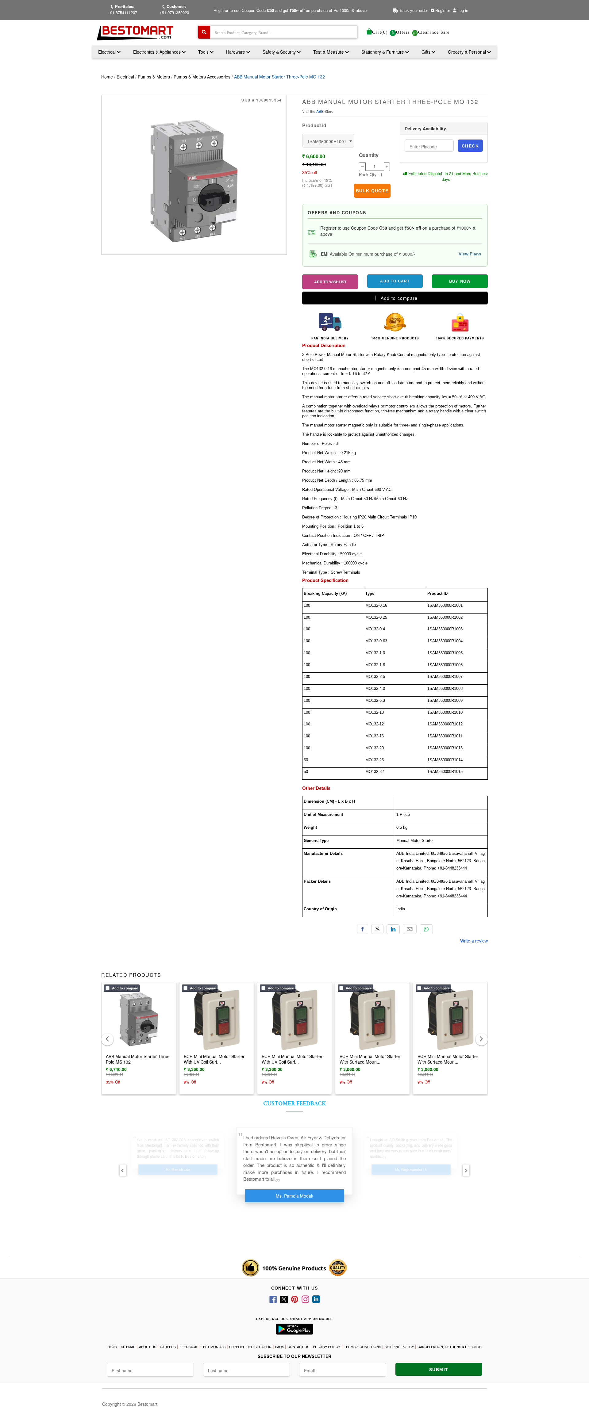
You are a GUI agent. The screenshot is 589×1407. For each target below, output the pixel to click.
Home (107, 77)
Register (442, 10)
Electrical (107, 52)
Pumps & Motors (154, 77)
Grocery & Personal (467, 52)
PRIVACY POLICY (326, 1346)
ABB (320, 111)
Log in (462, 10)
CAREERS (168, 1346)
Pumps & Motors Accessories (202, 77)
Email (410, 929)
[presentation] (107, 1039)
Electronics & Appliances (157, 52)
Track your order (413, 10)
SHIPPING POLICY (399, 1346)
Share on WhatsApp (426, 929)
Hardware (236, 52)
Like (362, 929)
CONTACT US (298, 1346)
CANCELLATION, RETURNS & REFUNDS (449, 1346)
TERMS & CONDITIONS (362, 1346)
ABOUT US (147, 1346)
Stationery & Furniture (383, 52)
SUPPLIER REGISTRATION (250, 1346)
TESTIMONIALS (213, 1346)
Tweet (377, 929)
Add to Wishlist (330, 282)
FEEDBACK (188, 1346)
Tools (204, 52)
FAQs (279, 1346)
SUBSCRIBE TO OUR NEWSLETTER (294, 1356)
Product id (314, 125)
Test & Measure (329, 52)
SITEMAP (128, 1346)
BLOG (112, 1346)
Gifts (426, 52)
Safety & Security (280, 52)
